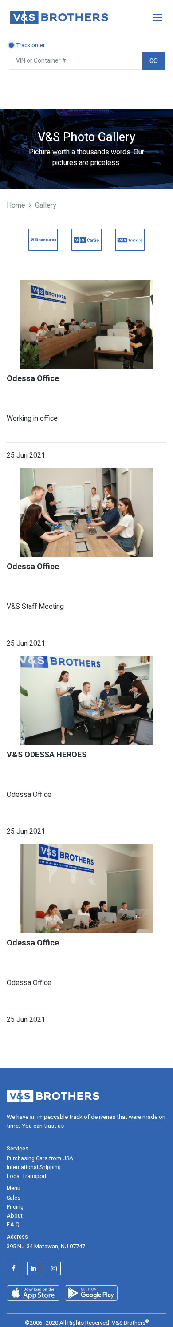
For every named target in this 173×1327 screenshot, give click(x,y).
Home (16, 205)
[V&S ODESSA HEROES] (86, 700)
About (15, 1216)
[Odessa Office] (86, 324)
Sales (13, 1198)
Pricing (15, 1207)
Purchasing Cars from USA (40, 1158)
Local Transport (27, 1176)
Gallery (45, 205)
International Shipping (34, 1167)
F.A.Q (13, 1225)
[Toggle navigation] (153, 15)
